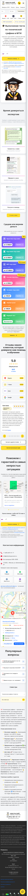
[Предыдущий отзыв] (4, 436)
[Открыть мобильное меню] (23, 3)
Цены (17, 7)
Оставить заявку (13, 215)
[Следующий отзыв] (22, 436)
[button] (3, 54)
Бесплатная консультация (13, 447)
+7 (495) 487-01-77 (13, 873)
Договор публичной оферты (9, 586)
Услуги (13, 7)
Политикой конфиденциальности (16, 63)
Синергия (23, 7)
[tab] (8, 509)
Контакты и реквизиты (6, 884)
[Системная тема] (3, 894)
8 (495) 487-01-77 (19, 3)
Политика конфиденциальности (8, 881)
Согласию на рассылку (19, 532)
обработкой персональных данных (16, 527)
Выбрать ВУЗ (6, 7)
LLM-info (2, 886)
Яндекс (9, 430)
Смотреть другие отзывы (12, 442)
